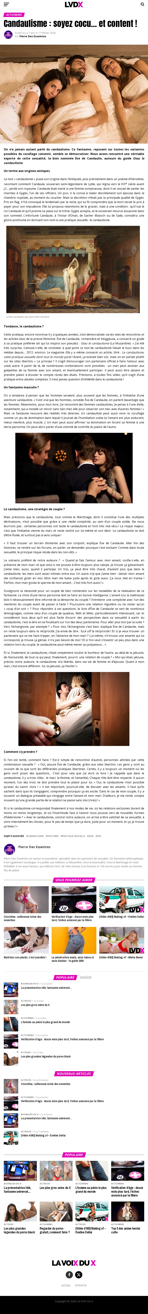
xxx (99, 836)
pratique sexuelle (73, 836)
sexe (91, 836)
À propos (80, 1285)
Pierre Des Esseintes (32, 36)
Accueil (66, 1285)
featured (53, 836)
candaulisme (35, 836)
